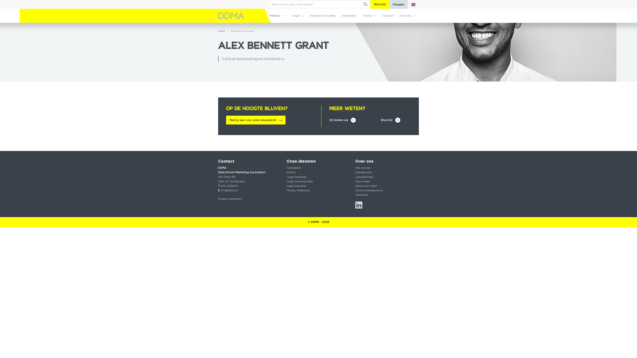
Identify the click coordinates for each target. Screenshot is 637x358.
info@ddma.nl (229, 190)
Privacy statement (230, 198)
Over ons (405, 15)
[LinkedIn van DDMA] (358, 205)
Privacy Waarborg (298, 190)
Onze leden (362, 181)
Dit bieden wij (338, 120)
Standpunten (363, 172)
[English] (413, 4)
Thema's (274, 15)
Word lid (380, 4)
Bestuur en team (366, 185)
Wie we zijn (362, 167)
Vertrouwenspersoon (369, 190)
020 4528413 (229, 185)
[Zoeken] (365, 4)
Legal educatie (296, 185)
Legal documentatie (300, 181)
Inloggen (398, 4)
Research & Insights (323, 15)
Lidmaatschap (364, 177)
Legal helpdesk (297, 177)
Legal (296, 15)
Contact (388, 15)
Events (367, 15)
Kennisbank (349, 15)
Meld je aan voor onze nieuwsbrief (253, 120)
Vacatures (361, 194)
